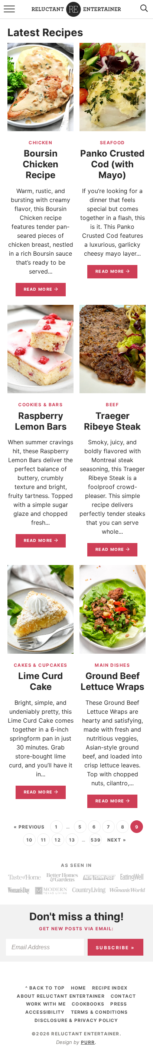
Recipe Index (110, 988)
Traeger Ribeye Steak (112, 421)
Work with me (46, 1004)
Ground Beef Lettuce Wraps (112, 681)
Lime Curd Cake (40, 681)
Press (118, 1004)
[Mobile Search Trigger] (142, 13)
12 (58, 840)
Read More (34, 291)
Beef (112, 404)
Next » (116, 840)
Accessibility (45, 1012)
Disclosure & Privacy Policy (76, 1020)
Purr (88, 1042)
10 (29, 840)
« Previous (29, 827)
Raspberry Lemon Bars (40, 421)
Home (78, 988)
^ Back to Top (45, 988)
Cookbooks (88, 1004)
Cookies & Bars (40, 404)
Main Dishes (112, 665)
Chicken (40, 142)
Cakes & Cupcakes (41, 665)
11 (43, 840)
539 (96, 840)
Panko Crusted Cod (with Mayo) (112, 164)
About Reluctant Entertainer (60, 996)
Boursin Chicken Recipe (40, 164)
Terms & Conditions (99, 1012)
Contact (123, 996)
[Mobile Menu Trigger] (10, 13)
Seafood (112, 142)
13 (72, 840)
